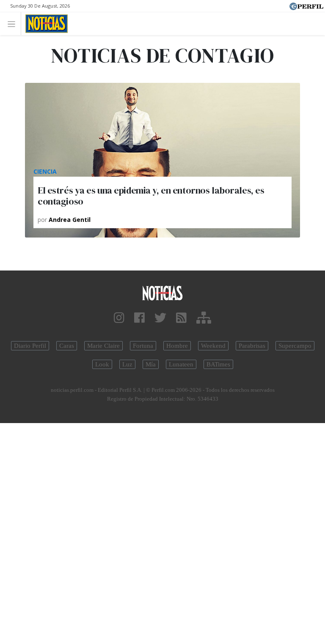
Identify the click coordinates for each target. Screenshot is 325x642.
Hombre (177, 345)
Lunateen (181, 364)
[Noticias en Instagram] (119, 318)
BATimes (218, 364)
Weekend (213, 345)
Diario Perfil (30, 345)
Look (102, 364)
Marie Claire (103, 345)
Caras (66, 345)
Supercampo (294, 345)
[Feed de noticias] (181, 318)
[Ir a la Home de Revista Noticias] (44, 23)
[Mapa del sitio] (203, 318)
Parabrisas (252, 345)
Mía (151, 364)
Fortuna (143, 345)
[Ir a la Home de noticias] (162, 292)
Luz (127, 364)
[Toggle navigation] (14, 23)
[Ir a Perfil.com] (306, 5)
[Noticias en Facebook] (139, 318)
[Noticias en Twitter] (160, 318)
